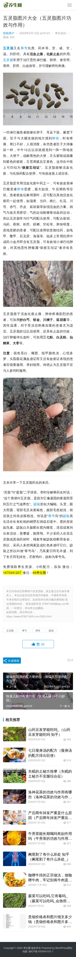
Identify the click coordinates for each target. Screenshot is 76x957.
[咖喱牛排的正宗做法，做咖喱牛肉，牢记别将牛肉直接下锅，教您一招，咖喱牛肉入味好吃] (14, 879)
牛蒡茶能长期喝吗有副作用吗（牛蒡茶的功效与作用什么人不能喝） (50, 836)
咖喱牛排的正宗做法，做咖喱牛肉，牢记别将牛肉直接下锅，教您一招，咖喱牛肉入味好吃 (50, 877)
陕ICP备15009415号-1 (41, 951)
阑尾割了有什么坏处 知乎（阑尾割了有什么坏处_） (49, 856)
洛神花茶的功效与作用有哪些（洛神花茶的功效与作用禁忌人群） (50, 794)
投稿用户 (8, 33)
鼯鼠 (37, 504)
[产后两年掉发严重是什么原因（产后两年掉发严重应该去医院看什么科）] (14, 817)
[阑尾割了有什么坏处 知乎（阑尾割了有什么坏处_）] (14, 859)
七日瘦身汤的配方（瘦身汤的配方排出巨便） (50, 752)
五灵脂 (8, 48)
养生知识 (60, 33)
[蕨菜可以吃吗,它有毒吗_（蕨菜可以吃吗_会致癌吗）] (14, 900)
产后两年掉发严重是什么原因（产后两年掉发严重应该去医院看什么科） (50, 815)
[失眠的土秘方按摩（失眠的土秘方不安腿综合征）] (14, 776)
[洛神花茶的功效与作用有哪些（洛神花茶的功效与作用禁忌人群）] (14, 796)
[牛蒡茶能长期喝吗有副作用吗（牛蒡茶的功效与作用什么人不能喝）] (14, 838)
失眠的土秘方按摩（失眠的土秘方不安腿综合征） (50, 773)
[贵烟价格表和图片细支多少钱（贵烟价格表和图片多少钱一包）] (14, 921)
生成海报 (13, 660)
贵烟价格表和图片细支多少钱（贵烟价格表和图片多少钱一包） (50, 919)
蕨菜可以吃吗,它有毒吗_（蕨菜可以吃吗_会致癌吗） (48, 898)
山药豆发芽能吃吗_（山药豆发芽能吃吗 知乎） (49, 732)
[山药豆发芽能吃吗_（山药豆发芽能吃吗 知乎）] (14, 734)
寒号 (24, 48)
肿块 (55, 138)
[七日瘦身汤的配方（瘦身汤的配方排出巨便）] (14, 755)
